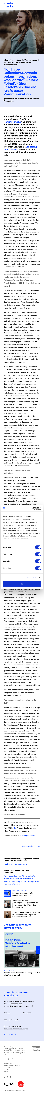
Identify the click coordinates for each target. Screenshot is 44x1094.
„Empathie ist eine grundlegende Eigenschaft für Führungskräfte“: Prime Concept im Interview (26, 904)
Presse (6, 1069)
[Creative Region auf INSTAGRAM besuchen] (7, 1077)
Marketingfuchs (12, 122)
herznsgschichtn (27, 836)
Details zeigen (31, 577)
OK (22, 584)
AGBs (6, 1071)
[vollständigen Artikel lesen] (7, 893)
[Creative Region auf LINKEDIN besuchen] (4, 1077)
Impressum (8, 1067)
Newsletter (8, 1063)
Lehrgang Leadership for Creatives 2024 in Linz (23, 894)
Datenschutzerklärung (12, 1065)
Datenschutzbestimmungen (16, 1029)
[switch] (38, 554)
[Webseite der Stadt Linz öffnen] (9, 1084)
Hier (14, 828)
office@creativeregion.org (13, 1059)
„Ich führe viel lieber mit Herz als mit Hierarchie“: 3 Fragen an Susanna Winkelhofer (26, 914)
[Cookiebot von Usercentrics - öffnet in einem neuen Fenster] (31, 508)
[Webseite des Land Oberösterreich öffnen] (21, 1084)
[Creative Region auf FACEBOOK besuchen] (10, 1077)
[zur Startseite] (9, 5)
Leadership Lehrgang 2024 (15, 864)
